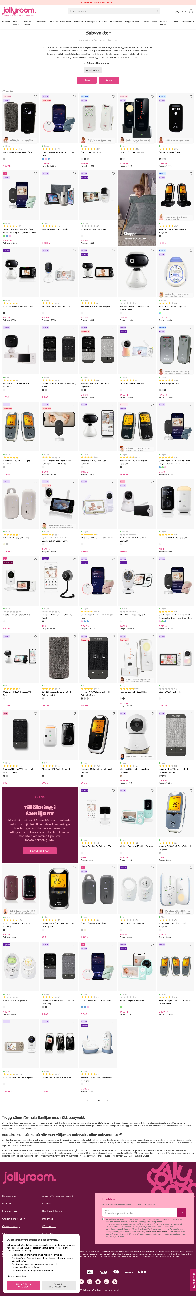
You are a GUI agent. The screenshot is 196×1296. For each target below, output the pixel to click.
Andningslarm (93, 70)
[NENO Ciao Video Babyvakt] (82, 236)
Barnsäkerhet (99, 40)
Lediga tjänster (50, 1234)
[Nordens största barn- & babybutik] (19, 10)
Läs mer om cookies (16, 1276)
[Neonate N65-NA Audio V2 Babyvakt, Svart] (43, 390)
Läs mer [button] (135, 57)
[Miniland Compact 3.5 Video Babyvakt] (121, 853)
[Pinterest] (115, 1281)
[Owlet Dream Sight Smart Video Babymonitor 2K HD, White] (43, 467)
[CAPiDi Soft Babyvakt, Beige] (4, 544)
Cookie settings (11, 1226)
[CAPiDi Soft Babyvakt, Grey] (7, 544)
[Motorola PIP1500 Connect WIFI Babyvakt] (4, 698)
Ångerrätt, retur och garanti (58, 1195)
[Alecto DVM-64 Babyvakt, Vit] (4, 621)
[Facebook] (81, 1281)
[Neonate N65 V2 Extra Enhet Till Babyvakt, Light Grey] (85, 698)
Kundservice (9, 1195)
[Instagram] (89, 1281)
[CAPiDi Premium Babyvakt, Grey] (4, 159)
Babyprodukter (85, 40)
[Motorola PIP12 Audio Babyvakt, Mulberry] (4, 930)
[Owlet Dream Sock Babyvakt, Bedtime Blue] (43, 159)
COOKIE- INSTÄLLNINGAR (58, 1285)
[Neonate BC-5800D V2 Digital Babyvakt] (121, 467)
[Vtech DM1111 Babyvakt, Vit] (121, 930)
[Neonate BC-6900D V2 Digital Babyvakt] (4, 467)
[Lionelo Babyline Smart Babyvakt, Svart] (43, 621)
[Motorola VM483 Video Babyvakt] (4, 1084)
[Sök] (156, 10)
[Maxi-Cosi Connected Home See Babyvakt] (121, 776)
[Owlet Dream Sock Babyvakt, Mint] (49, 159)
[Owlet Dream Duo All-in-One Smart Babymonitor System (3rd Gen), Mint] (4, 236)
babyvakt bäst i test (78, 1156)
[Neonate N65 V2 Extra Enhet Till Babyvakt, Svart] (82, 698)
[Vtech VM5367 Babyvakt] (160, 698)
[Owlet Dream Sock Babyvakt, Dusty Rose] (46, 159)
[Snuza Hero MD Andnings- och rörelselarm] (160, 313)
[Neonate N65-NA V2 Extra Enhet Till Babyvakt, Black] (85, 390)
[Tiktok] (106, 1281)
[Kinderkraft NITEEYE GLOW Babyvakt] (121, 544)
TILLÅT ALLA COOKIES (23, 1285)
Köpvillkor (7, 1203)
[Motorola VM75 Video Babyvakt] (43, 313)
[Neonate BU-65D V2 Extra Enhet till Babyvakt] (82, 776)
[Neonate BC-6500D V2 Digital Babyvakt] (160, 236)
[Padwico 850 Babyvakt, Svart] (121, 159)
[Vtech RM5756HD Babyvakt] (121, 390)
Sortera (109, 80)
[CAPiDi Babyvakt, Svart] (85, 159)
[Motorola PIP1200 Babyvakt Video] (4, 313)
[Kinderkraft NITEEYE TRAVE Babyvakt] (4, 390)
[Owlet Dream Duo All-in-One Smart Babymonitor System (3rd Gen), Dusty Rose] (10, 236)
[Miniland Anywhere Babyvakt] (121, 1007)
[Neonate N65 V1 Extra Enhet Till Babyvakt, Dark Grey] (88, 698)
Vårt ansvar (8, 1234)
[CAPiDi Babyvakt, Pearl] (82, 159)
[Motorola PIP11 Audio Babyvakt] (43, 776)
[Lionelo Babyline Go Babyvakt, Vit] (82, 853)
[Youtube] (98, 1281)
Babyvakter (112, 40)
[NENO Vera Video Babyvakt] (121, 621)
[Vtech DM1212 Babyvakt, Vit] (4, 1007)
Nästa (107, 1100)
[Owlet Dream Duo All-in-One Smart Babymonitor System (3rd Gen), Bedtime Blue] (7, 236)
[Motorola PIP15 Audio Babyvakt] (160, 544)
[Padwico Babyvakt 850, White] (124, 159)
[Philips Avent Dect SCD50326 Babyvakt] (160, 930)
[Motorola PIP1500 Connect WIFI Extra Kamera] (121, 313)
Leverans (47, 1203)
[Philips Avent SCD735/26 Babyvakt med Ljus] (82, 1084)
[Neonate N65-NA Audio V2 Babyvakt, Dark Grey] (46, 390)
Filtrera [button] (87, 80)
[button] (184, 11)
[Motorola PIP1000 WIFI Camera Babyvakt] (82, 467)
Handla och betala (52, 1211)
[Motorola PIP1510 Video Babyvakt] (82, 313)
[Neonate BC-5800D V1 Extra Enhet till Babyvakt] (43, 930)
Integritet (47, 1218)
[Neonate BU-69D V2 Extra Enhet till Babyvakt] (160, 853)
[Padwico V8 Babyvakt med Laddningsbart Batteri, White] (43, 544)
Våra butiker (49, 1226)
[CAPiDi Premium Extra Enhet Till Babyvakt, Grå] (43, 698)
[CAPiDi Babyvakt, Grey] (88, 159)
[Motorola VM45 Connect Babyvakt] (82, 544)
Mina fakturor (10, 1211)
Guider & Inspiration (13, 1218)
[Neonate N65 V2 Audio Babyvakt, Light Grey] (82, 390)
